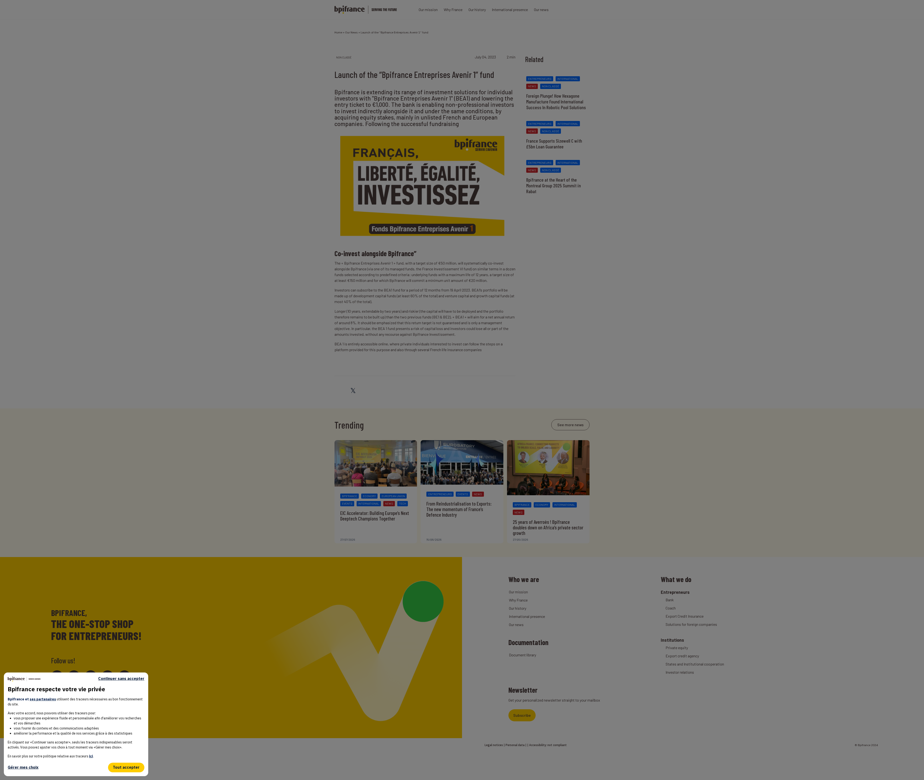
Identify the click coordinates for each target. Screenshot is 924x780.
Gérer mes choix (23, 767)
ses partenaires (43, 699)
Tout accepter (126, 767)
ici (91, 756)
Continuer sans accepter (121, 678)
